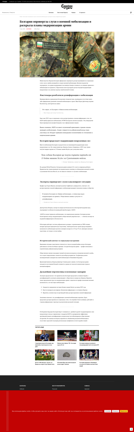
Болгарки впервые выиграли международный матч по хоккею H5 (89, 344)
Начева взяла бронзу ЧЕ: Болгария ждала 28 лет (66, 344)
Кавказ (73, 12)
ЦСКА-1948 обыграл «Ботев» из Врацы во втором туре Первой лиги (44, 363)
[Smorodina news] (67, 7)
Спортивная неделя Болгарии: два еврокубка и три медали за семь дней (44, 344)
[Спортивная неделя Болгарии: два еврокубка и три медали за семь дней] (45, 335)
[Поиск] (129, 12)
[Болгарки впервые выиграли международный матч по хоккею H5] (89, 335)
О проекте (82, 12)
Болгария (29, 29)
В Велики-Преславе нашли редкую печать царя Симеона (66, 363)
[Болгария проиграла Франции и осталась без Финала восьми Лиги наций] (89, 354)
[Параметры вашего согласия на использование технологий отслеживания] (131, 429)
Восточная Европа (62, 12)
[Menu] (131, 12)
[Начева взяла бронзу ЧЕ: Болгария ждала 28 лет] (67, 335)
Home (21, 16)
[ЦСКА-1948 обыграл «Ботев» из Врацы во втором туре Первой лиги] (45, 354)
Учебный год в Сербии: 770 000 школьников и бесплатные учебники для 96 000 (30, 1)
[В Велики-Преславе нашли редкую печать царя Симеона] (67, 354)
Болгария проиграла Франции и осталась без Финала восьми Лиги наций (88, 364)
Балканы (51, 12)
